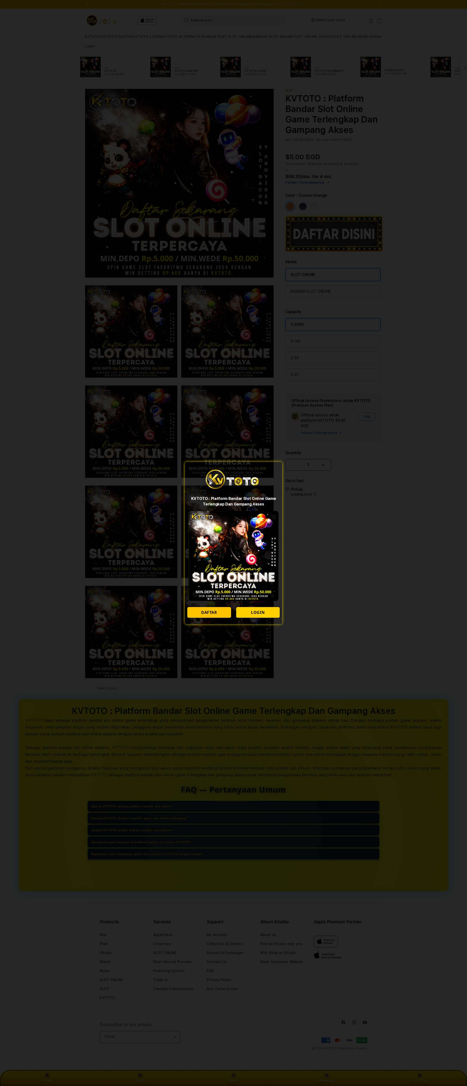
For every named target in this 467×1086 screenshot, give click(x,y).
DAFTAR (209, 612)
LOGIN (258, 612)
